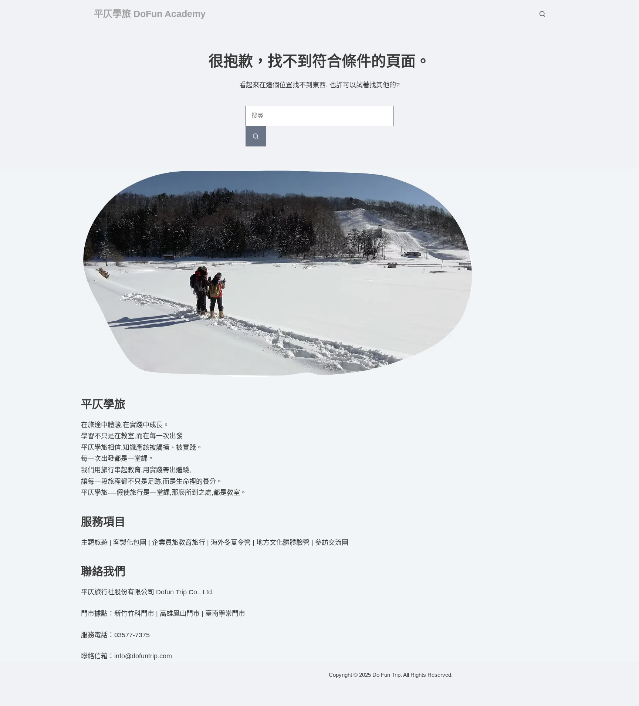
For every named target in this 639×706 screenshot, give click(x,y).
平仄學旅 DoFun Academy (150, 14)
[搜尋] (542, 14)
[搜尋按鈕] (256, 136)
